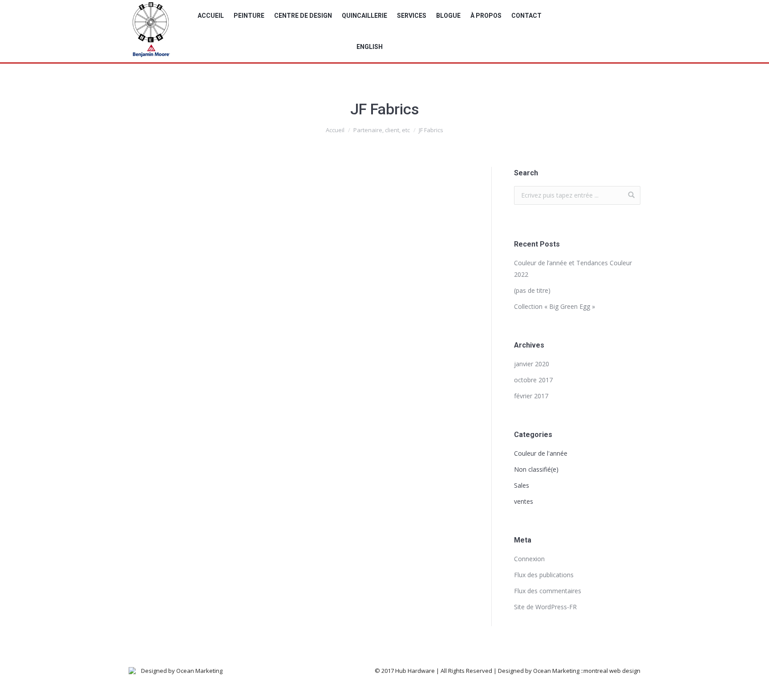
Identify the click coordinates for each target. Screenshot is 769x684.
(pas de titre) (532, 290)
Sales (521, 485)
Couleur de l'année (540, 453)
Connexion (529, 558)
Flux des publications (544, 575)
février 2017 (531, 396)
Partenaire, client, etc (381, 130)
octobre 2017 (533, 380)
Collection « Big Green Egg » (554, 306)
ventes (523, 501)
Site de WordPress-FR (545, 607)
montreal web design (611, 671)
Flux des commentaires (547, 591)
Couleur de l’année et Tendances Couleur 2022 (573, 269)
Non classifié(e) (536, 469)
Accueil (335, 130)
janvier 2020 (531, 364)
